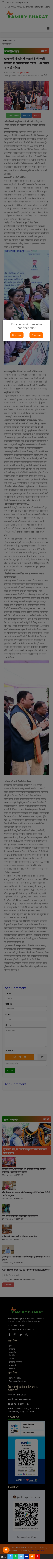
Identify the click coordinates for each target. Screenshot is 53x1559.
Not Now (16, 335)
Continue (36, 335)
